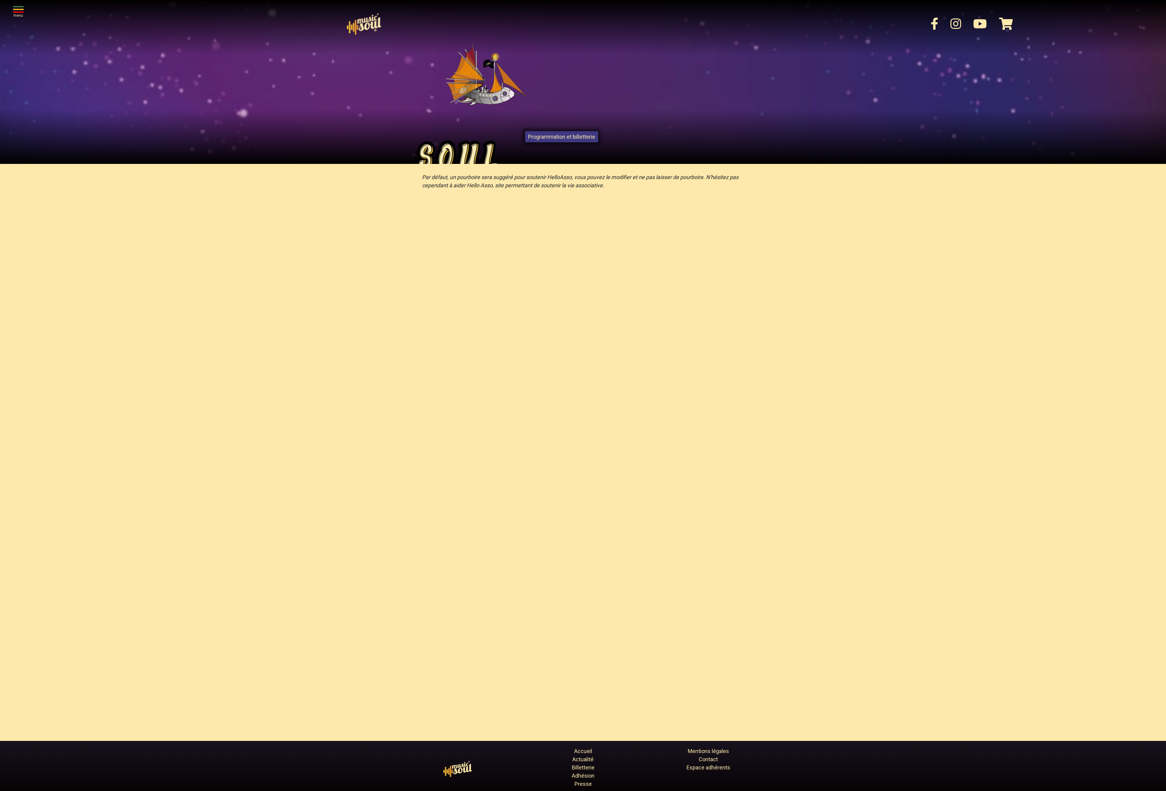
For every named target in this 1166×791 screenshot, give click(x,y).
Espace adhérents (708, 767)
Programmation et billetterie (561, 137)
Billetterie (583, 767)
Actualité (583, 759)
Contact (708, 759)
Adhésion (583, 775)
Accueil (583, 751)
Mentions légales (708, 751)
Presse (583, 784)
